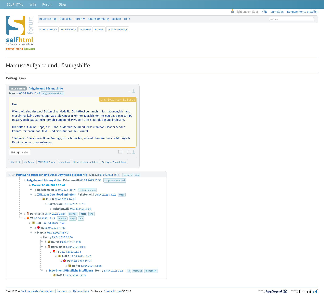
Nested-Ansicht (68, 29)
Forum (47, 4)
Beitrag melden (20, 152)
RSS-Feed (99, 29)
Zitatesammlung (98, 19)
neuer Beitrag (48, 19)
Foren (78, 19)
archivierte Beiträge (117, 29)
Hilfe (127, 19)
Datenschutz (81, 291)
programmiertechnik (52, 93)
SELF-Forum (18, 88)
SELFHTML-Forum (48, 29)
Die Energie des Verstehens (37, 291)
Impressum (64, 291)
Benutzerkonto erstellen (85, 162)
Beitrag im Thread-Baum (114, 162)
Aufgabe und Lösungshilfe (46, 88)
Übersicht (65, 19)
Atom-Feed (85, 29)
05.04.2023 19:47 (29, 93)
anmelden (64, 162)
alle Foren (29, 162)
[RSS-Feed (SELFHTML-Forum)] (19, 49)
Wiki (33, 4)
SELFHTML (15, 4)
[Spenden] (29, 49)
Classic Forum (113, 291)
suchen (116, 19)
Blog (62, 4)
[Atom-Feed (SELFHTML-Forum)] (10, 49)
